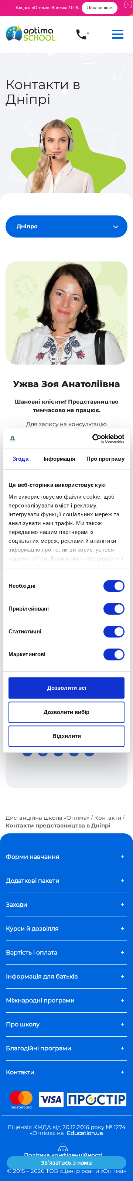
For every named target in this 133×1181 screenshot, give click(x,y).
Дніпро (27, 226)
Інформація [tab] (59, 459)
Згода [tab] (20, 459)
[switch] (114, 609)
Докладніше (99, 8)
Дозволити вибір (66, 712)
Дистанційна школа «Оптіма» (47, 817)
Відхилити (66, 736)
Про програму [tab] (105, 459)
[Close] (128, 4)
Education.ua (85, 1132)
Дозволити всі (66, 688)
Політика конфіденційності (63, 1155)
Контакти (107, 817)
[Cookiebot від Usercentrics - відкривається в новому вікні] (94, 438)
